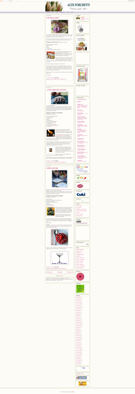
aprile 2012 (78, 315)
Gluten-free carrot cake (80, 122)
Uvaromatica (79, 160)
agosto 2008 (78, 355)
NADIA (83, 17)
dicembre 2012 (78, 302)
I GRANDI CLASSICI (52, 18)
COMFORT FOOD (79, 251)
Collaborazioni (62, 12)
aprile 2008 (78, 362)
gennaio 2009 (78, 347)
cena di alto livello (63, 189)
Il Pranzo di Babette (80, 121)
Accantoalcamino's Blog (81, 99)
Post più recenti (49, 272)
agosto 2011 (78, 327)
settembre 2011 (79, 325)
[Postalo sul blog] (55, 77)
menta (51, 204)
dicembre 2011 (78, 322)
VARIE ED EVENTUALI (80, 267)
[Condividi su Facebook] (57, 77)
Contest (68, 12)
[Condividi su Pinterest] (58, 77)
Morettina (65, 247)
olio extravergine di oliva (55, 125)
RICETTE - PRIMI (79, 262)
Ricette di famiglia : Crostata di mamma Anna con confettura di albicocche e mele (82, 118)
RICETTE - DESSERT (53, 79)
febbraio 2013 (78, 298)
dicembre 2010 (78, 337)
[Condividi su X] (56, 77)
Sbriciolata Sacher (80, 139)
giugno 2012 (78, 312)
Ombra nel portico (80, 145)
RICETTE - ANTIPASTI (53, 268)
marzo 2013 (78, 297)
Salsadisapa (55, 226)
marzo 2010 (78, 342)
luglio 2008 (78, 357)
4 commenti (48, 160)
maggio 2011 (78, 330)
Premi (72, 12)
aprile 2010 (78, 340)
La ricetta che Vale (80, 138)
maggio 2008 (78, 360)
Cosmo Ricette (78, 207)
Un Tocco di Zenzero (81, 155)
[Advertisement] (59, 82)
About (53, 12)
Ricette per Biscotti (79, 215)
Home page (48, 12)
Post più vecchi (70, 272)
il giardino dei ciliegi (81, 116)
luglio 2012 (78, 310)
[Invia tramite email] (54, 77)
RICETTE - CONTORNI (80, 259)
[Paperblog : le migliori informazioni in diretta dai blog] (82, 368)
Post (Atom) (61, 275)
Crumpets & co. (80, 104)
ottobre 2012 (78, 305)
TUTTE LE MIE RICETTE (62, 79)
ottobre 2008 (78, 352)
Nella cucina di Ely (80, 141)
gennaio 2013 (78, 300)
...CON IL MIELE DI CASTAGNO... (56, 90)
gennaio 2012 (78, 320)
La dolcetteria (79, 134)
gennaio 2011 (78, 335)
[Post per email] (52, 77)
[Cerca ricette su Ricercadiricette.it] (79, 373)
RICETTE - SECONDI (53, 162)
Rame (78, 102)
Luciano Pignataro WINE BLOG (81, 210)
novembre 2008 (79, 350)
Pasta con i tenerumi (80, 110)
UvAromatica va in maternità (81, 161)
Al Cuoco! (79, 101)
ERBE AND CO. (78, 252)
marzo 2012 (78, 317)
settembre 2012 (79, 307)
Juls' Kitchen (79, 124)
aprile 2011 (78, 332)
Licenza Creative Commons (82, 223)
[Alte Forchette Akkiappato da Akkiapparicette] (82, 385)
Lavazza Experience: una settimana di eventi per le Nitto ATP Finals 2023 (82, 157)
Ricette (57, 12)
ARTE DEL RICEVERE (80, 249)
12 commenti (48, 77)
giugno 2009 (78, 345)
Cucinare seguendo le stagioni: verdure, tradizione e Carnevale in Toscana (82, 126)
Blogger (73, 391)
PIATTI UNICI (78, 256)
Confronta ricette (79, 205)
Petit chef (77, 212)
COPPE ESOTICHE (52, 168)
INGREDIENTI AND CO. (80, 254)
